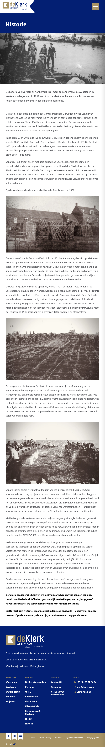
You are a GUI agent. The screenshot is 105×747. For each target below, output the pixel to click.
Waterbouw (11, 682)
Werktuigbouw (13, 691)
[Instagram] (14, 736)
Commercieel (31, 696)
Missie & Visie (32, 706)
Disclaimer (58, 738)
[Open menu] (95, 6)
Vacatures (56, 687)
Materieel (10, 696)
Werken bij (56, 682)
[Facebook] (8, 736)
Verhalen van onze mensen (57, 693)
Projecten (10, 701)
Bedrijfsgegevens (93, 738)
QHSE (28, 691)
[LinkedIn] (20, 736)
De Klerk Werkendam (35, 682)
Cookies (32, 738)
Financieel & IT (32, 701)
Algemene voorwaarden (74, 738)
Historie (29, 723)
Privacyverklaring (45, 738)
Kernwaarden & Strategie (33, 712)
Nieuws (29, 718)
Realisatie (9, 744)
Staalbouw (11, 687)
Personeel (30, 687)
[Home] (17, 6)
